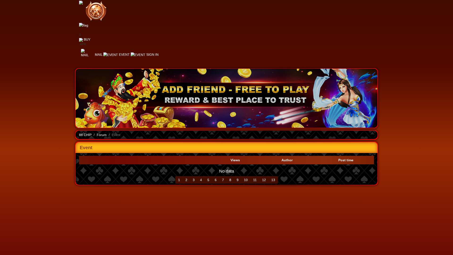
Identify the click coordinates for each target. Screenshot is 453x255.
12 (264, 180)
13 (273, 180)
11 (255, 180)
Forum (102, 135)
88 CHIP (85, 135)
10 (246, 180)
